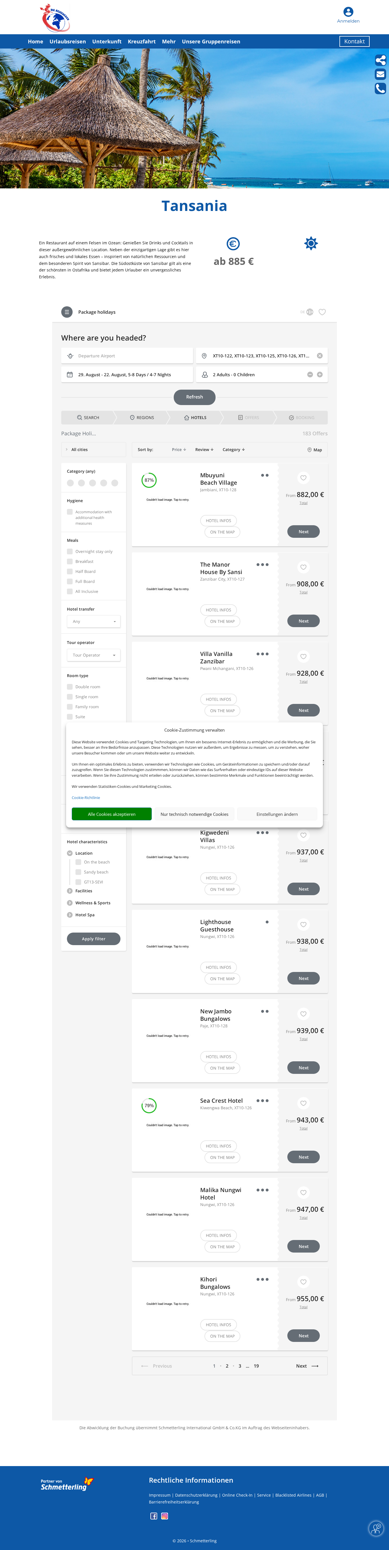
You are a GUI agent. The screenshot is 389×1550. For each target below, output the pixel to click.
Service (264, 1495)
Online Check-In (237, 1495)
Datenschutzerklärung (196, 1495)
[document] (194, 207)
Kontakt (354, 41)
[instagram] (164, 1518)
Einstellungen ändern (277, 814)
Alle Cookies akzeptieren (112, 814)
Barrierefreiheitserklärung (174, 1502)
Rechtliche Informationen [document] (191, 1480)
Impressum (160, 1495)
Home (35, 41)
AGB (320, 1495)
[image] (194, 187)
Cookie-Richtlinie (86, 797)
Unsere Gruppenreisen (211, 41)
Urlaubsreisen (68, 41)
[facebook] (154, 1518)
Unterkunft (107, 41)
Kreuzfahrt (142, 41)
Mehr (169, 41)
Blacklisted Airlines (293, 1495)
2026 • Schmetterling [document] (196, 1540)
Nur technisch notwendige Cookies (194, 814)
